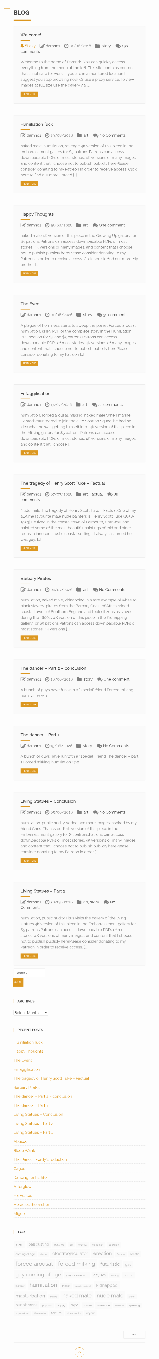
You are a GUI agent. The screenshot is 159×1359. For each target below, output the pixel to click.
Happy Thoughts (37, 214)
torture (56, 1313)
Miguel (20, 1213)
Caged (19, 1168)
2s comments (110, 404)
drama (43, 1254)
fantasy (121, 1254)
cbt (71, 1244)
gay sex (99, 1275)
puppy (61, 1305)
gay (128, 1264)
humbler (20, 1286)
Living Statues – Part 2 (43, 891)
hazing (114, 1275)
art (86, 135)
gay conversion (77, 1275)
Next (134, 1334)
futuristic (110, 1264)
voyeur (90, 1313)
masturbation (30, 1296)
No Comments (112, 135)
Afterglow (22, 1186)
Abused (21, 1141)
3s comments (115, 314)
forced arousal (34, 1263)
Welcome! (31, 35)
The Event (31, 303)
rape (74, 1305)
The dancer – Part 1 (40, 734)
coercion (114, 1244)
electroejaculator (70, 1253)
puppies (47, 1305)
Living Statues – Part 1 (33, 1132)
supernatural (22, 1313)
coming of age (25, 1254)
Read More (29, 94)
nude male (110, 1295)
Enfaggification (35, 393)
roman (88, 1305)
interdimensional (83, 1286)
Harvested (23, 1195)
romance (103, 1305)
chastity (82, 1244)
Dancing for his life (30, 1177)
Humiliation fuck (37, 124)
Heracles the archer (31, 1204)
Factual (96, 494)
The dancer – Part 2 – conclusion (53, 668)
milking (53, 1297)
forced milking (76, 1263)
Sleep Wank (24, 1150)
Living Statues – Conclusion (48, 801)
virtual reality (74, 1313)
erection (102, 1253)
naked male (77, 1295)
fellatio (134, 1254)
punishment (26, 1305)
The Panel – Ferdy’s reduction (40, 1159)
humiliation (43, 1285)
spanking (134, 1305)
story (106, 46)
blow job (59, 1244)
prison (132, 1296)
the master (40, 1313)
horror (128, 1275)
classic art (97, 1244)
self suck (119, 1305)
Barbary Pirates (36, 578)
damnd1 (53, 46)
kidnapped (107, 1285)
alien (19, 1244)
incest (66, 1285)
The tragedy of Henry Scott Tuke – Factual (63, 483)
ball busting (39, 1244)
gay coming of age (38, 1275)
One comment (112, 225)
